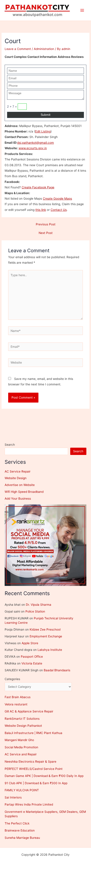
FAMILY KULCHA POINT (22, 790)
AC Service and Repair (21, 754)
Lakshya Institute (50, 649)
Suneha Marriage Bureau (22, 837)
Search (10, 444)
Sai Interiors (13, 797)
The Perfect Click (17, 823)
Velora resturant (16, 704)
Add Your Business (18, 498)
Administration (44, 49)
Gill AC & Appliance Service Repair (29, 711)
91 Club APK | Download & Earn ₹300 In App (36, 783)
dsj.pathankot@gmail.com (35, 142)
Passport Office (32, 656)
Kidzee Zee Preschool (45, 629)
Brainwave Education (20, 830)
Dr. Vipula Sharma (38, 604)
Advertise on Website (20, 485)
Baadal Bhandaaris (57, 670)
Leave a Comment (18, 49)
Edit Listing (43, 131)
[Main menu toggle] (82, 10)
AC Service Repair (17, 471)
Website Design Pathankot (23, 725)
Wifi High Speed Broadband (24, 491)
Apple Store (30, 643)
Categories (12, 679)
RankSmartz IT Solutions (22, 718)
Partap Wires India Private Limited (29, 804)
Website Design (16, 478)
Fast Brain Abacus (17, 697)
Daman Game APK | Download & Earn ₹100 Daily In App (44, 776)
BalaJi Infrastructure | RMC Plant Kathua (33, 733)
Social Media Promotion (21, 747)
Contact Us (59, 210)
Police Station (35, 611)
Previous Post (45, 224)
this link (40, 210)
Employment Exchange (46, 636)
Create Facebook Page (38, 187)
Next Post (46, 233)
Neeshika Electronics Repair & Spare (30, 761)
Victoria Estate (31, 663)
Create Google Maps (57, 198)
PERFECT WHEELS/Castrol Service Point (34, 769)
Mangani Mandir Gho (19, 740)
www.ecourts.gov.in (33, 148)
